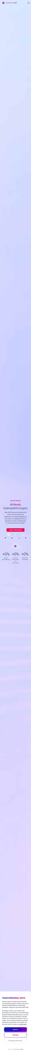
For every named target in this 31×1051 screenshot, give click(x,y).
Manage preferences (15, 1040)
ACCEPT (15, 1029)
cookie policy (22, 1024)
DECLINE (15, 1035)
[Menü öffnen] (28, 2)
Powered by (15, 1049)
